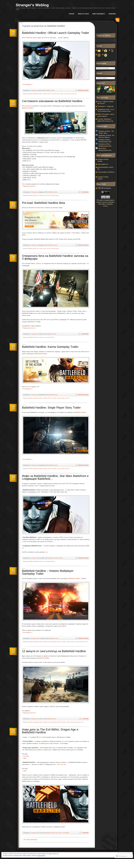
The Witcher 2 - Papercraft (105, 106)
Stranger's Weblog (32, 5)
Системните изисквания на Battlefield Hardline (52, 101)
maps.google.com (102, 164)
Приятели (112, 14)
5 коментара (84, 333)
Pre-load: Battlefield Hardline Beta (43, 202)
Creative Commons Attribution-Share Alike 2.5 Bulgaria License (105, 204)
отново (66, 741)
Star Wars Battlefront (50, 561)
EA (51, 93)
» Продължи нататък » (29, 186)
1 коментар (85, 718)
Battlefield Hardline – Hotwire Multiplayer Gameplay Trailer (47, 572)
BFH (49, 93)
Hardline (62, 93)
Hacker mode (56, 93)
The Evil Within (65, 832)
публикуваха (28, 106)
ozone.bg (26, 756)
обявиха (38, 263)
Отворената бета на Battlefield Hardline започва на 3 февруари (55, 257)
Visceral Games (68, 93)
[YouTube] (99, 50)
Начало (71, 14)
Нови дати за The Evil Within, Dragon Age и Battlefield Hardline (50, 731)
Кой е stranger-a (98, 14)
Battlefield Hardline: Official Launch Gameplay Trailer (55, 32)
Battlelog (45, 93)
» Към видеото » (27, 84)
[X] (112, 50)
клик (35, 750)
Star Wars (60, 557)
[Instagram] (99, 55)
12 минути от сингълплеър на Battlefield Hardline (54, 651)
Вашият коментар (83, 90)
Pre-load (49, 195)
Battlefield (48, 90)
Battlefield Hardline (31, 37)
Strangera (33, 90)
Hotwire (68, 641)
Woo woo (74, 93)
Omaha (72, 641)
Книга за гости (83, 14)
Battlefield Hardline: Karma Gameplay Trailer (50, 346)
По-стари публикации (29, 839)
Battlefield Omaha (47, 641)
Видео (24, 30)
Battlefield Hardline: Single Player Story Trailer (51, 407)
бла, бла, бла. (61, 764)
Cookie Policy (41, 855)
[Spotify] (105, 55)
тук (47, 552)
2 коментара (84, 192)
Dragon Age (54, 832)
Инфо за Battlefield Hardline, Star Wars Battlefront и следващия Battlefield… (55, 477)
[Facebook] (105, 50)
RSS (117, 21)
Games (53, 90)
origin (24, 758)
